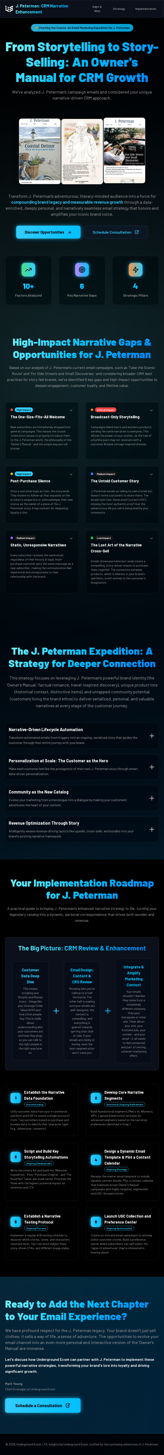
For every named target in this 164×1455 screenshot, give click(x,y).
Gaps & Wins (97, 9)
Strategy (119, 8)
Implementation (145, 8)
